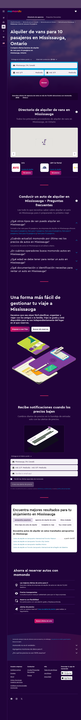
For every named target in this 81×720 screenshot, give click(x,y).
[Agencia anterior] (14, 154)
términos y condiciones (44, 488)
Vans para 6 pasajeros (18, 231)
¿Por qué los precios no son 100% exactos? (29, 653)
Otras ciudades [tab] (65, 520)
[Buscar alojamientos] (3, 22)
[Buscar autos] (3, 27)
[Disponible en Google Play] (66, 673)
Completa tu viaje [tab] (48, 525)
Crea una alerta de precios (47, 609)
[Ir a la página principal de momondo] (14, 11)
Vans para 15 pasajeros (45, 233)
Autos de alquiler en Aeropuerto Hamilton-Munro (29, 544)
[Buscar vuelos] (3, 18)
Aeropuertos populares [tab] (23, 520)
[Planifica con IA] (3, 31)
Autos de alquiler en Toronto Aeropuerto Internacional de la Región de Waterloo (40, 547)
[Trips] (3, 37)
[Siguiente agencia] (75, 154)
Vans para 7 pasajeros (36, 231)
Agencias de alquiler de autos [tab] (45, 520)
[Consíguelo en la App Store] (66, 678)
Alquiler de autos (15, 22)
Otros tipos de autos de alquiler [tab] (26, 525)
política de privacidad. (63, 488)
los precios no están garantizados (61, 639)
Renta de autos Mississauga (66, 22)
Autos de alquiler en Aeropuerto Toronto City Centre (31, 541)
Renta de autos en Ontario (48, 22)
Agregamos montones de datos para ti (27, 649)
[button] (3, 11)
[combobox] (21, 59)
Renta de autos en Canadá (30, 22)
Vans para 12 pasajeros (27, 233)
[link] (27, 173)
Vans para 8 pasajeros (53, 231)
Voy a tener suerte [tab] (65, 525)
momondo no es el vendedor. (24, 645)
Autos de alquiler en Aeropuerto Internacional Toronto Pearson (34, 538)
